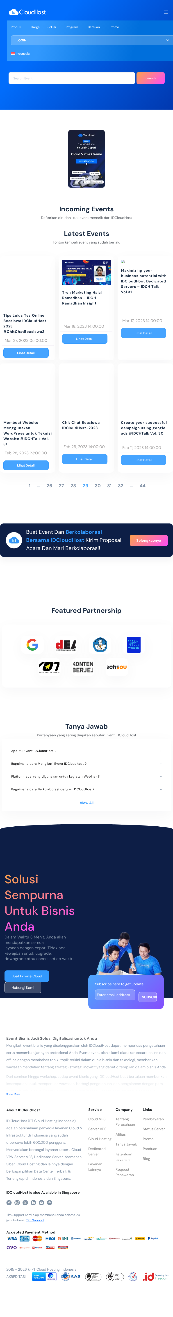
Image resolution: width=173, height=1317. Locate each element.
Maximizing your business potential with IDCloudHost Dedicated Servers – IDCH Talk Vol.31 (143, 281)
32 (120, 486)
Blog (146, 1158)
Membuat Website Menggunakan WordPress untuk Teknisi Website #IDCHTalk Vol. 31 (27, 433)
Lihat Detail (26, 353)
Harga (35, 27)
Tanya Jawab (126, 1144)
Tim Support (35, 1220)
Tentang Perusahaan (125, 1122)
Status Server (154, 1129)
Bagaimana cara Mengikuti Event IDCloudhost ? (49, 764)
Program (72, 27)
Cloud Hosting (100, 1139)
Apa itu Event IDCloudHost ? (34, 751)
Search (151, 78)
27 (61, 486)
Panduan (150, 1148)
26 (49, 486)
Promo (114, 27)
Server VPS (97, 1129)
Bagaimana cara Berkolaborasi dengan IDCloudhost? (53, 789)
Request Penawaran (125, 1172)
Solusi (52, 27)
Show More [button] (13, 1094)
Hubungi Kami (22, 987)
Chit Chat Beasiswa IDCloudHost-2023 (81, 425)
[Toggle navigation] (165, 12)
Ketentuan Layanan (124, 1157)
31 (109, 486)
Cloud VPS (96, 1119)
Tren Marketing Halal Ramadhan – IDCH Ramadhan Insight (82, 298)
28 (73, 486)
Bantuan (94, 27)
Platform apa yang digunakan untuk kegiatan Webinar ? (55, 776)
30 (98, 486)
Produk (16, 27)
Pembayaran (153, 1119)
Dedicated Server (97, 1151)
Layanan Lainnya (95, 1167)
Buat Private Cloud (26, 976)
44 (143, 486)
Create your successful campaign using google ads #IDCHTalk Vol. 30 (144, 428)
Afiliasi (121, 1134)
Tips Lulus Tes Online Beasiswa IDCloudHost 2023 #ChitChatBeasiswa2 (24, 323)
